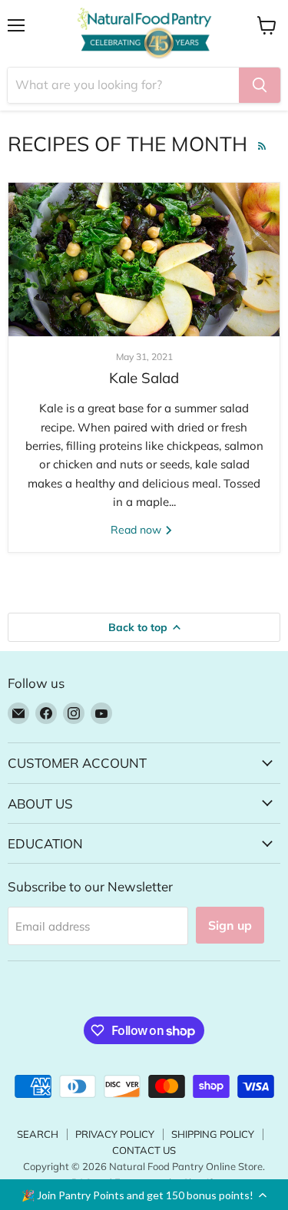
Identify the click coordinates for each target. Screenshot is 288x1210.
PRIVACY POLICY (114, 1134)
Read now (137, 530)
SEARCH (37, 1134)
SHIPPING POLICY (212, 1134)
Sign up (230, 925)
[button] (144, 1194)
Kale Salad (144, 378)
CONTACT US (144, 1150)
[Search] (259, 85)
